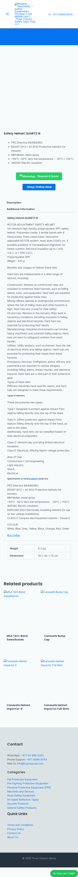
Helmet (34, 478)
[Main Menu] (7, 14)
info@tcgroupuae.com (30, 763)
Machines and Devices (20, 791)
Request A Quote (47, 176)
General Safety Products (21, 807)
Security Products (17, 803)
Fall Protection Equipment (22, 779)
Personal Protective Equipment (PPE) (29, 787)
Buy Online (13, 535)
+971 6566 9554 (62, 14)
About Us (12, 837)
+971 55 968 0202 (32, 755)
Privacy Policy (15, 829)
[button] (39, 187)
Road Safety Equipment (21, 795)
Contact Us (13, 833)
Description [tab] (14, 202)
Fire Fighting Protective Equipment (27, 783)
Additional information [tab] (21, 209)
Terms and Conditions (20, 824)
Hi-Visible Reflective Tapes (23, 799)
